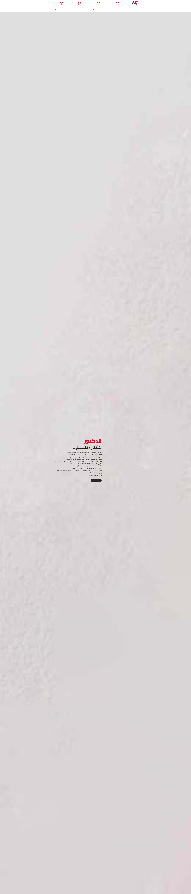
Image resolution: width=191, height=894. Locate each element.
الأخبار (116, 9)
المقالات (122, 9)
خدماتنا (130, 9)
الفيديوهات (102, 9)
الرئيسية (136, 9)
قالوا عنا (110, 9)
